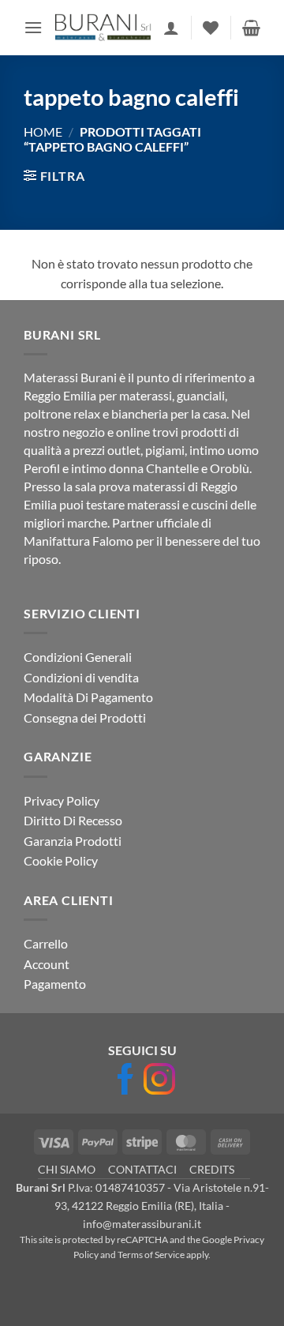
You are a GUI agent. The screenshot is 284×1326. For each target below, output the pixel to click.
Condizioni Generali (78, 656)
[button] (33, 27)
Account (46, 963)
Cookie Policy (61, 860)
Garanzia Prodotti (72, 840)
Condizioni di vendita (81, 677)
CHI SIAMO (66, 1169)
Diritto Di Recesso (73, 820)
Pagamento (55, 983)
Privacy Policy (61, 800)
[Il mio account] (171, 27)
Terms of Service (151, 1254)
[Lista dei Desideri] (211, 27)
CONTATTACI (142, 1169)
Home (43, 131)
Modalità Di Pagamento (88, 696)
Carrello (46, 943)
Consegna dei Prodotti (85, 717)
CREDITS (211, 1169)
